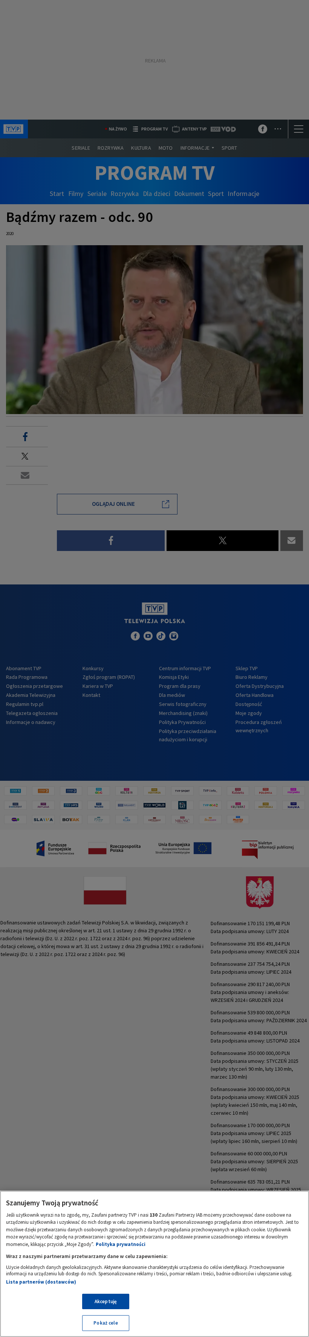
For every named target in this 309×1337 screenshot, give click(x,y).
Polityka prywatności (120, 1244)
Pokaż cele (105, 1323)
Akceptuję (106, 1301)
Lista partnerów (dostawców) (41, 1282)
